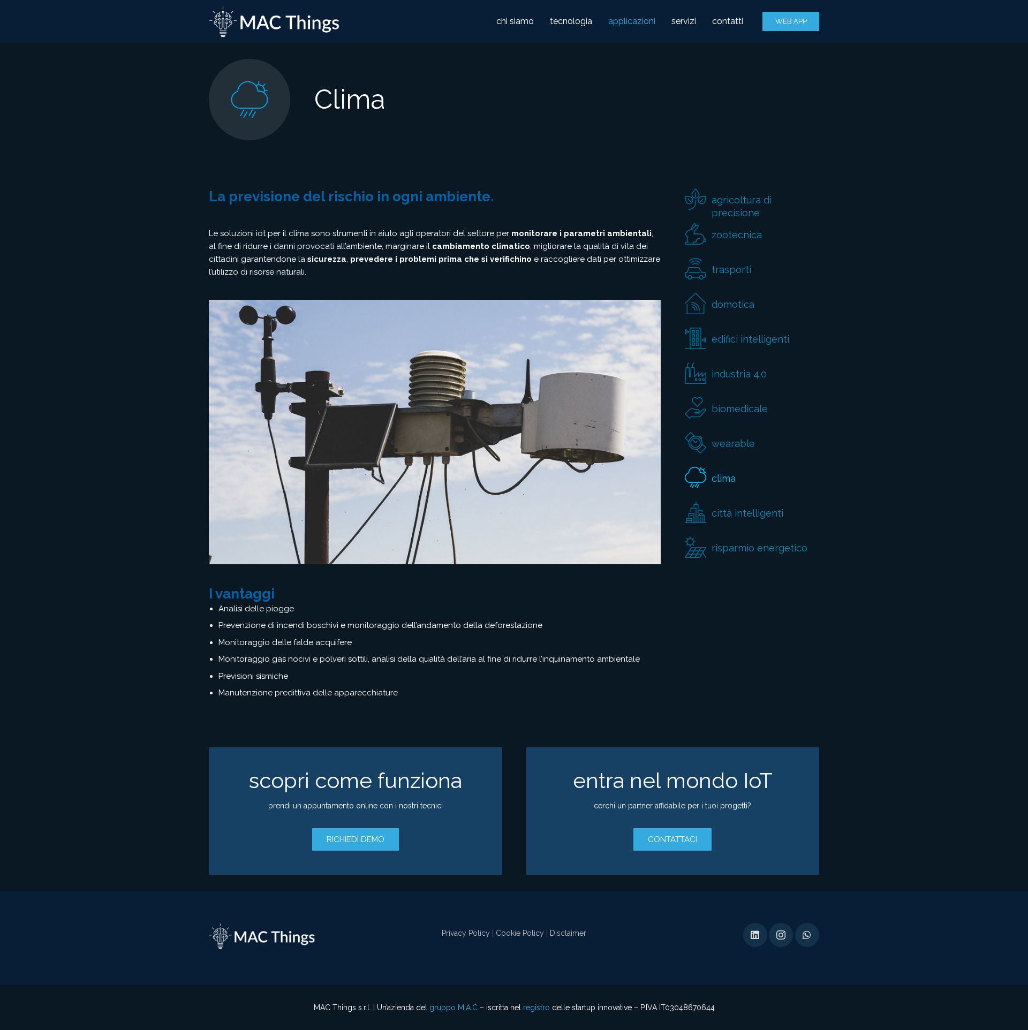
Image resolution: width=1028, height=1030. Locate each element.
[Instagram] (781, 935)
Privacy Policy (466, 933)
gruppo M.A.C (453, 1007)
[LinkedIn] (755, 935)
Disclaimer (568, 933)
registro (536, 1007)
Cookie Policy (520, 933)
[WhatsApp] (807, 935)
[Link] (275, 21)
